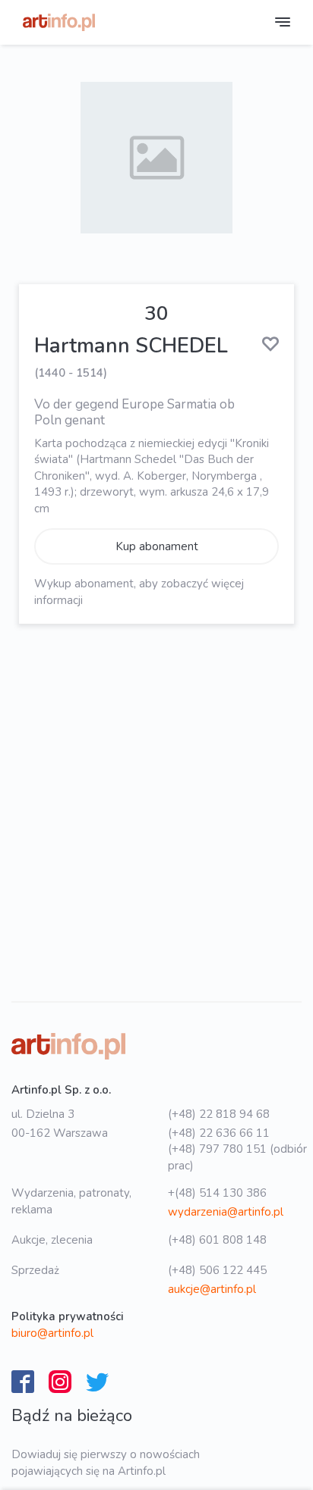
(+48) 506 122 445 (217, 1270)
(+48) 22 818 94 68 (219, 1114)
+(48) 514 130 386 (217, 1192)
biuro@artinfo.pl (52, 1333)
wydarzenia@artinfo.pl (225, 1211)
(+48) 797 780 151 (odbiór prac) (237, 1156)
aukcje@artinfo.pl (212, 1289)
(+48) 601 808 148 (217, 1239)
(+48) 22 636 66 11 (219, 1133)
